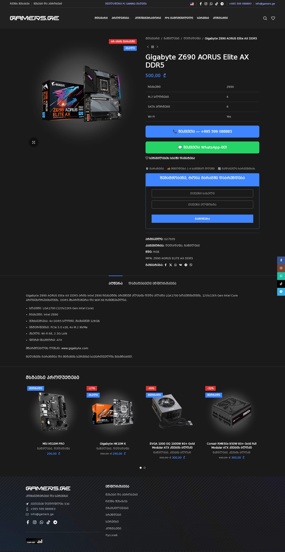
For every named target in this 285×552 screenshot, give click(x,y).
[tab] (116, 281)
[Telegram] (55, 522)
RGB (156, 251)
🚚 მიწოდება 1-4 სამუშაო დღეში (191, 168)
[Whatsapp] (41, 522)
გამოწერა (202, 218)
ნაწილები (171, 38)
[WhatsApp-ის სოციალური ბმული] (211, 4)
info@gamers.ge (42, 514)
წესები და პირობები (122, 494)
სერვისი (112, 521)
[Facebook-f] (28, 522)
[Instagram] (35, 522)
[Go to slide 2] (145, 468)
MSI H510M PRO (53, 443)
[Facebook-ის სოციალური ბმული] (200, 4)
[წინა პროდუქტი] (148, 46)
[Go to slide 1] (141, 468)
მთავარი (153, 38)
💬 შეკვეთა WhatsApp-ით (202, 147)
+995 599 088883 (43, 508)
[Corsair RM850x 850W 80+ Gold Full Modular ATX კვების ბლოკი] (231, 412)
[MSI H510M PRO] (53, 412)
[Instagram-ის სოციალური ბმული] (205, 4)
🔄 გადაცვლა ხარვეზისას (236, 168)
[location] (222, 506)
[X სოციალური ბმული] (170, 265)
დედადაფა (192, 38)
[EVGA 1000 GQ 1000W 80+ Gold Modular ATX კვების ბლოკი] (172, 412)
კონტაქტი (113, 528)
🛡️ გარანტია (155, 168)
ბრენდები (113, 514)
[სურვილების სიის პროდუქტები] (273, 18)
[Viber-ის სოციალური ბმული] (191, 265)
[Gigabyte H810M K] (113, 412)
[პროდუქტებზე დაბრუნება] (152, 46)
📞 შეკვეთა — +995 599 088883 (202, 131)
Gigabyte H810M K (113, 443)
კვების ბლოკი (180, 452)
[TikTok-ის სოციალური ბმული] (216, 4)
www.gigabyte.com (74, 348)
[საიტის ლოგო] (34, 17)
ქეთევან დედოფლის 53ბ (50, 503)
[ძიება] (265, 18)
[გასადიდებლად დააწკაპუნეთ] (34, 142)
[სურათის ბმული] (48, 488)
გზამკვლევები (117, 508)
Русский (111, 535)
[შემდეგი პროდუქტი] (157, 46)
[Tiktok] (48, 522)
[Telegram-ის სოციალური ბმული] (222, 4)
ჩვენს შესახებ (117, 501)
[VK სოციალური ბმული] (180, 265)
